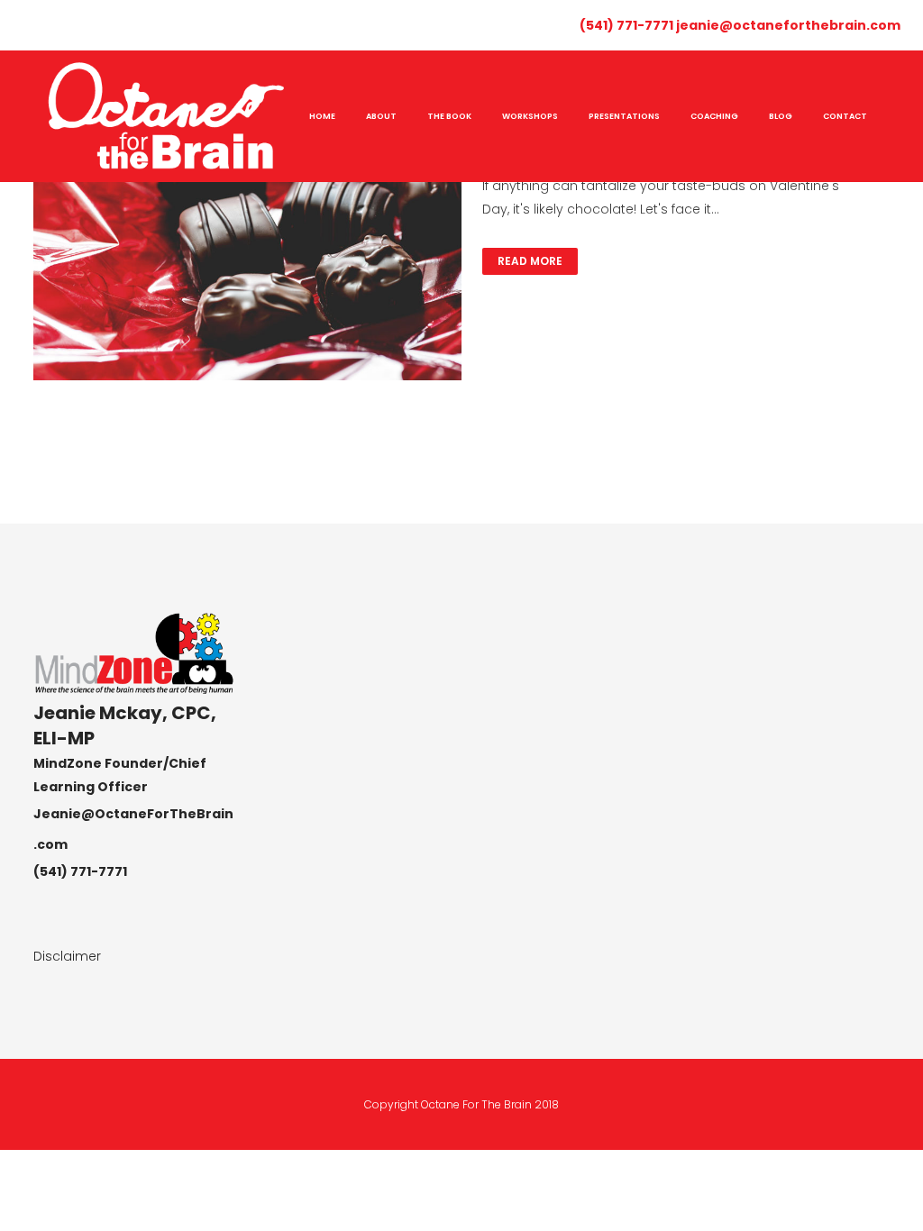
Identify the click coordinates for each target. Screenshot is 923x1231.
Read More (530, 261)
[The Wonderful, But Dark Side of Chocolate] (247, 238)
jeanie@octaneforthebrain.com (788, 25)
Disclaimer (67, 956)
